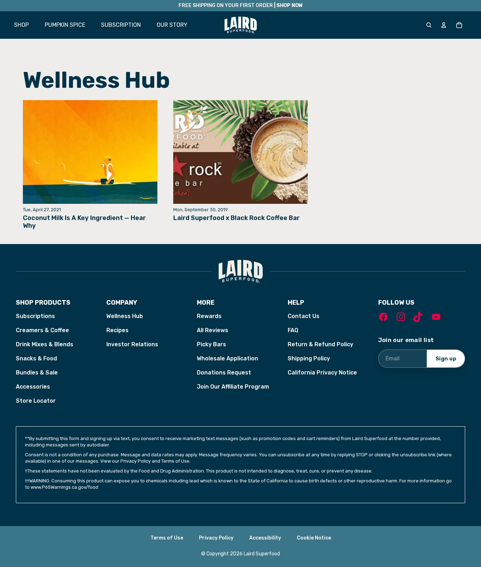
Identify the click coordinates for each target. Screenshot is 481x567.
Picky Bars (211, 344)
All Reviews (212, 330)
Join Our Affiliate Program (233, 386)
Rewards (209, 316)
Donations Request (224, 372)
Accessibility (265, 538)
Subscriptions (35, 316)
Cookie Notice (314, 538)
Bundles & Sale (37, 372)
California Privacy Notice (322, 372)
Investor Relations (132, 344)
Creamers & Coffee (42, 330)
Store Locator (36, 400)
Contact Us (303, 316)
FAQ (293, 330)
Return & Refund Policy (320, 344)
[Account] (443, 25)
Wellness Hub (124, 316)
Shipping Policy (309, 358)
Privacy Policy (216, 538)
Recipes (117, 330)
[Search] (429, 25)
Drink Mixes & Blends (44, 344)
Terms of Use (166, 538)
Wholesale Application (227, 358)
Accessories (33, 386)
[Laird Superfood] (240, 271)
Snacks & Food (36, 358)
